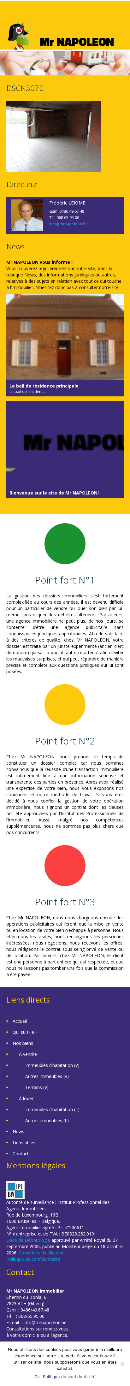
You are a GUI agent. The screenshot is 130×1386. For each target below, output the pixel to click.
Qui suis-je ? (25, 1032)
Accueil (20, 1021)
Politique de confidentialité (33, 1259)
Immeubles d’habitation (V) (52, 1065)
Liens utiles (24, 1143)
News (18, 1131)
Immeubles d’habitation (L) (52, 1109)
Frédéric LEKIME (67, 202)
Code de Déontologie (28, 1240)
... (44, 391)
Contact (21, 1154)
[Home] (60, 42)
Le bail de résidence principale (44, 386)
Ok (37, 1376)
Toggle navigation (11, 15)
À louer (26, 1098)
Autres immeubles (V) (47, 1076)
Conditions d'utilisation (42, 1253)
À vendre (28, 1054)
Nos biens (23, 1043)
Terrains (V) (37, 1087)
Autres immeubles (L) (47, 1120)
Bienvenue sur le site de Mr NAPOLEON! (54, 493)
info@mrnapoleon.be (68, 224)
